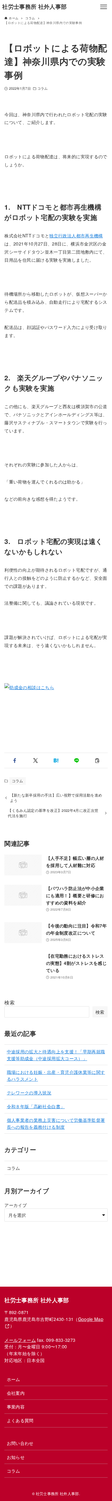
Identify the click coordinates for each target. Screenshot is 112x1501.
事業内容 (16, 1406)
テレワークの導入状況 (29, 1092)
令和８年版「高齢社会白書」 (36, 1106)
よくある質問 (20, 1420)
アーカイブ (15, 1205)
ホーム (13, 1379)
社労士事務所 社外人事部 (34, 6)
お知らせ (16, 1457)
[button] (14, 760)
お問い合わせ (20, 1443)
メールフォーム (20, 1340)
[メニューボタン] (103, 7)
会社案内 (16, 1392)
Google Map (91, 1319)
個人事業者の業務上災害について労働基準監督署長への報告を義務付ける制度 (56, 1123)
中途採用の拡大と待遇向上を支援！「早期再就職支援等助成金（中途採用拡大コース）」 (56, 1054)
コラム (42, 88)
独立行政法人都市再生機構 (76, 235)
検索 (9, 1002)
